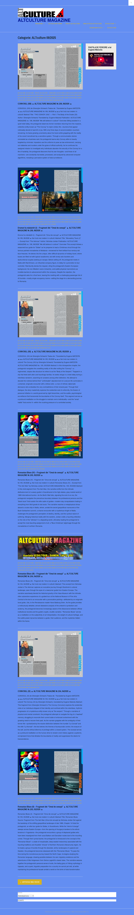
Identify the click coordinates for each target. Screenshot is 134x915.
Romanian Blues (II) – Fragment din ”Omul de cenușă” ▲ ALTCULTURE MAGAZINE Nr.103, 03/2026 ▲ (48, 808)
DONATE (21, 900)
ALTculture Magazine (44, 20)
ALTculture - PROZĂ (32, 93)
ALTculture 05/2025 (37, 219)
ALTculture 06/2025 (75, 95)
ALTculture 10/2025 (62, 98)
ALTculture (21, 93)
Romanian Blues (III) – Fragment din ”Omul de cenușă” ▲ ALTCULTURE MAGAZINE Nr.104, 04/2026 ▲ (48, 575)
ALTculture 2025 (36, 100)
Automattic (85, 912)
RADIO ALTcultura (73, 24)
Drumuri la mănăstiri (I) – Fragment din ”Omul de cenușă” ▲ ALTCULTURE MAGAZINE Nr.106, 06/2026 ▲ (49, 229)
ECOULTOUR (109, 24)
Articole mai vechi (30, 882)
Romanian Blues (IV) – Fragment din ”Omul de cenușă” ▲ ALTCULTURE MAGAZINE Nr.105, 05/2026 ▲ (48, 474)
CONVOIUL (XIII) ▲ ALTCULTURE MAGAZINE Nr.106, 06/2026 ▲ (45, 103)
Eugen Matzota (96, 28)
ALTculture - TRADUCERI (48, 93)
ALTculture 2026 (47, 100)
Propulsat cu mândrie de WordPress (57, 912)
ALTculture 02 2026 (75, 93)
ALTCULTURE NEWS (55, 24)
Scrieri (53, 224)
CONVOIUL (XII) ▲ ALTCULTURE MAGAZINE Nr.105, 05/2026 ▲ (44, 351)
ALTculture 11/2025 (75, 98)
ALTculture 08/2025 (37, 98)
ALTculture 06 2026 (62, 95)
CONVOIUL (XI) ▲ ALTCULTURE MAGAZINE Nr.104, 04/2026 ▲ (44, 691)
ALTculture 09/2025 (49, 98)
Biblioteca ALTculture (92, 24)
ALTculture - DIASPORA (33, 217)
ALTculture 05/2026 (49, 95)
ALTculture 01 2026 (63, 93)
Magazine (39, 24)
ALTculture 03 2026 (24, 95)
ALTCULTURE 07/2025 (24, 98)
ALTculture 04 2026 (37, 95)
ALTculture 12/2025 (24, 100)
